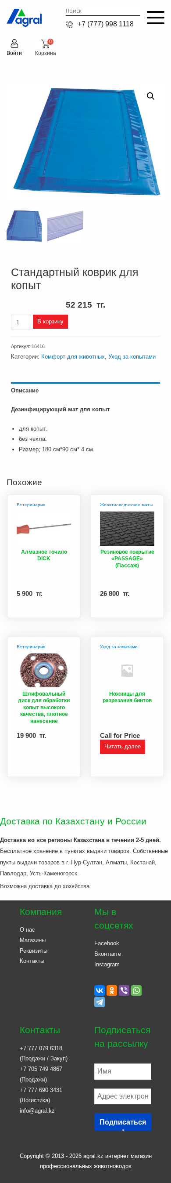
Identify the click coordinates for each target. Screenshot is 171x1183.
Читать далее (122, 746)
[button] (151, 96)
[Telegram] (99, 1002)
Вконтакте (107, 954)
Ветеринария (31, 504)
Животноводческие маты (126, 504)
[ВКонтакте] (99, 990)
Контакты (32, 961)
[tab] (85, 390)
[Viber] (124, 990)
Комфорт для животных (73, 356)
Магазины (33, 940)
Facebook (106, 943)
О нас (27, 929)
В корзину (50, 321)
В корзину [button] (57, 611)
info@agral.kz (37, 1110)
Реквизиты (33, 950)
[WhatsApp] (136, 990)
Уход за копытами (132, 356)
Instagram (107, 964)
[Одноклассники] (112, 990)
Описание (25, 390)
